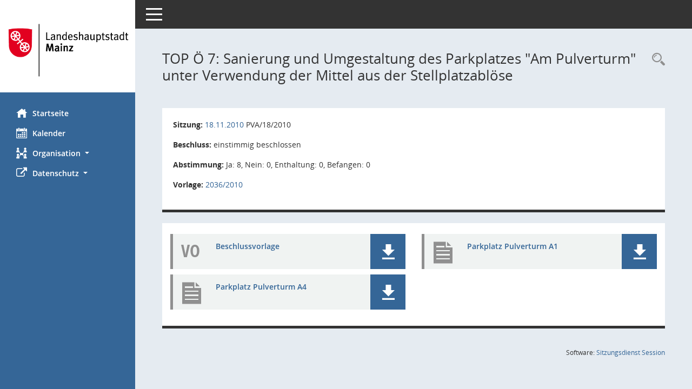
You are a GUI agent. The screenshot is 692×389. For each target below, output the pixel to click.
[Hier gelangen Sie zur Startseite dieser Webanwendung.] (67, 50)
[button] (67, 153)
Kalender (48, 133)
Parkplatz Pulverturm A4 (261, 286)
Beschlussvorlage (248, 246)
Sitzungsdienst (630, 352)
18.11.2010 (224, 124)
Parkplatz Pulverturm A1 (512, 246)
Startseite (50, 113)
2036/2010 (224, 184)
